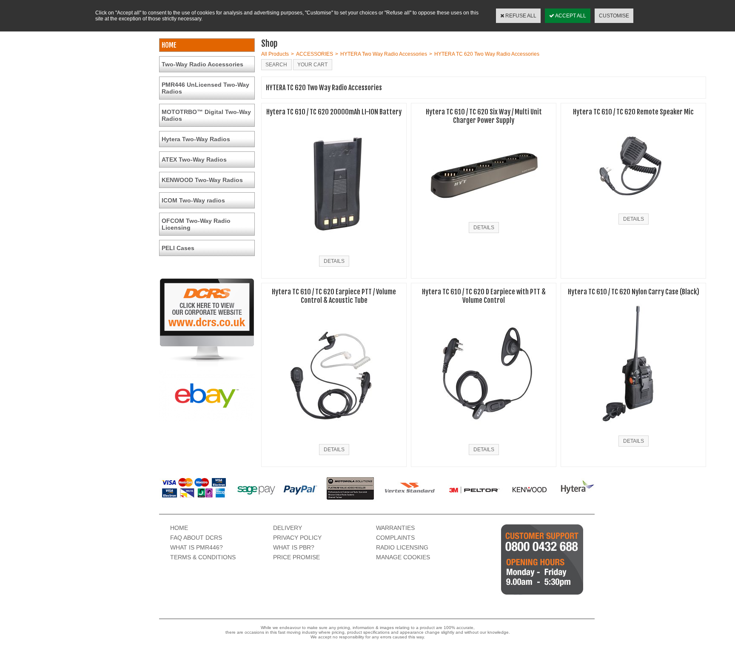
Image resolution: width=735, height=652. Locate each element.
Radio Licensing (402, 547)
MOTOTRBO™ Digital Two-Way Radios (206, 115)
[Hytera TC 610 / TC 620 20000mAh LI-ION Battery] (334, 250)
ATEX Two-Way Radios (194, 159)
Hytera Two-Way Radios (196, 139)
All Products (275, 54)
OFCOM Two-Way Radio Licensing (196, 224)
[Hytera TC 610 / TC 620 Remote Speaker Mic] (633, 208)
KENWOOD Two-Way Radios (202, 180)
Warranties (395, 527)
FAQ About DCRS (196, 537)
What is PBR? (293, 547)
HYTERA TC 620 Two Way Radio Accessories (486, 54)
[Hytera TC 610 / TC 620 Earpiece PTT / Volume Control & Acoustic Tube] (334, 439)
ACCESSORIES (314, 54)
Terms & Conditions (203, 557)
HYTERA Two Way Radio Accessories (383, 54)
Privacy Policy (297, 537)
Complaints (395, 537)
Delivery (287, 527)
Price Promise (296, 557)
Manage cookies (403, 557)
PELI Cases (178, 248)
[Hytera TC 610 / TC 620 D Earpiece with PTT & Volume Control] (484, 439)
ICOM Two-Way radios (193, 200)
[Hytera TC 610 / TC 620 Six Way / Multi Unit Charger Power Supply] (484, 217)
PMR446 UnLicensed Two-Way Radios (205, 88)
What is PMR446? (196, 547)
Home (179, 527)
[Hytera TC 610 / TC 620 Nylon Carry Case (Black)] (633, 430)
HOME (169, 45)
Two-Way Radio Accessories (202, 64)
